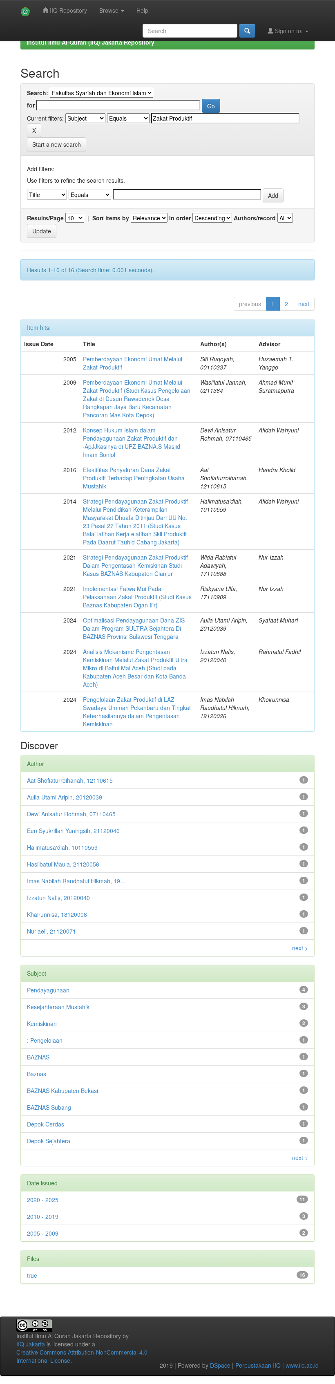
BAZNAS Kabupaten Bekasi (62, 1090)
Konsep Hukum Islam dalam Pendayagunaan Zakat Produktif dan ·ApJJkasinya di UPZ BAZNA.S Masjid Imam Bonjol (131, 442)
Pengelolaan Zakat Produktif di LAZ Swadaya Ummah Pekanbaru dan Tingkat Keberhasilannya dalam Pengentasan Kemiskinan (137, 711)
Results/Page (45, 218)
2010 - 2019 (42, 1216)
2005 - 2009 (42, 1233)
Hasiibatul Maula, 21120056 (63, 864)
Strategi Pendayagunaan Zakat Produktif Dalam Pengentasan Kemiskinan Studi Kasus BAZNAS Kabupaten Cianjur (135, 565)
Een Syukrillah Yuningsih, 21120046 (73, 830)
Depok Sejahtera (48, 1141)
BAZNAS (38, 1057)
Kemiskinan (42, 1023)
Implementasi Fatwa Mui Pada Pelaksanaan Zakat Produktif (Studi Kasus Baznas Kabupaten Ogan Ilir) (137, 597)
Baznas (36, 1074)
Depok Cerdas (45, 1124)
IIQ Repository (67, 10)
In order (180, 218)
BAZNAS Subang (49, 1107)
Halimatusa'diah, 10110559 (62, 847)
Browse (109, 10)
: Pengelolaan (45, 1040)
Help (142, 10)
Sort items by (110, 218)
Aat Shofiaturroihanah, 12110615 (70, 780)
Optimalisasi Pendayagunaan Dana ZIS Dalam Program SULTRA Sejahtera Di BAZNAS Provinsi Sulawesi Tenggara (134, 628)
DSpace (220, 1365)
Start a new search (56, 144)
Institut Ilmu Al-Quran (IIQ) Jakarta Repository (90, 42)
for (31, 105)
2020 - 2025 (42, 1200)
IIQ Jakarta (30, 1344)
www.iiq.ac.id (302, 1365)
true (32, 1275)
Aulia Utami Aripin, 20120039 (64, 797)
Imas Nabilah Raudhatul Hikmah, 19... (76, 881)
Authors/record (255, 218)
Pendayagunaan (48, 990)
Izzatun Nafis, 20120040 (58, 898)
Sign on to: (288, 31)
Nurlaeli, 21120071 (51, 931)
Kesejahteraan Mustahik (58, 1007)
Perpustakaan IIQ (258, 1365)
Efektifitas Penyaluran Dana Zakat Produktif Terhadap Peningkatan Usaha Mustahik (134, 478)
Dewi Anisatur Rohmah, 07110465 (71, 814)
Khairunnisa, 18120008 (57, 914)
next (303, 304)
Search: (37, 93)
